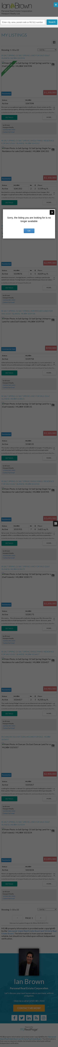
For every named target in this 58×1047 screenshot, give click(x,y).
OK (29, 231)
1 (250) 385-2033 (9, 130)
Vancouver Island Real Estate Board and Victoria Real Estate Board (28, 1038)
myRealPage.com (29, 1030)
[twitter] (22, 1018)
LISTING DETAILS (9, 117)
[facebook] (14, 1018)
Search (52, 22)
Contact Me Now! (29, 1008)
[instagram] (44, 1018)
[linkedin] (29, 1018)
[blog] (36, 1018)
